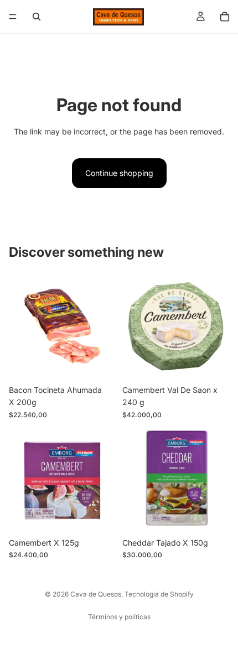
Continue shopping (119, 173)
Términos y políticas (119, 617)
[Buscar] (36, 16)
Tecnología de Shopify (159, 594)
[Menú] (12, 16)
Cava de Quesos (95, 594)
